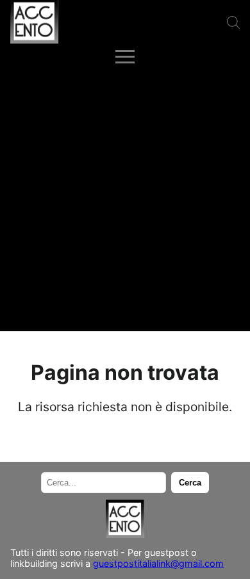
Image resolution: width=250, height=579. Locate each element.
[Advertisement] (125, 200)
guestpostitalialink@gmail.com (158, 563)
